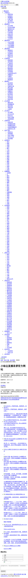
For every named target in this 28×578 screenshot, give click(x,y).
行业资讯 (10, 350)
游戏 (8, 145)
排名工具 (10, 96)
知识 (8, 256)
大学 (8, 262)
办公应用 (7, 101)
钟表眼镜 (9, 303)
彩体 (8, 208)
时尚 (8, 236)
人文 (8, 274)
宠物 (8, 231)
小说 (8, 150)
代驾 (8, 249)
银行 (8, 216)
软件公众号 (10, 137)
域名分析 (10, 84)
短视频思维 (16, 397)
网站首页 (6, 11)
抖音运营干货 (9, 397)
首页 (2, 360)
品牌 (8, 241)
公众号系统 (10, 42)
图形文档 (10, 102)
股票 (8, 213)
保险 (8, 218)
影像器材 (9, 306)
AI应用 (9, 109)
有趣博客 (9, 192)
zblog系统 (10, 25)
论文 (8, 261)
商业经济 (7, 280)
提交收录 (7, 354)
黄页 (8, 336)
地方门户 (9, 332)
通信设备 (9, 292)
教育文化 (7, 252)
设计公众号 (10, 22)
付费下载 (10, 19)
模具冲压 (9, 319)
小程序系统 (10, 43)
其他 (8, 341)
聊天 (8, 200)
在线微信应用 (11, 123)
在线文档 (10, 122)
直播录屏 (16, 399)
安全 (8, 202)
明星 (8, 163)
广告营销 (9, 295)
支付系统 (10, 66)
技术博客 (10, 138)
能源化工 (9, 287)
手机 (8, 225)
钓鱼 (8, 168)
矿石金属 (9, 321)
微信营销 (7, 48)
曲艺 (8, 269)
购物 (8, 207)
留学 (8, 267)
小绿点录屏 (11, 399)
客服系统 (10, 70)
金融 (8, 215)
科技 (8, 272)
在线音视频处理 (11, 127)
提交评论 (3, 571)
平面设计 (7, 12)
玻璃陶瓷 (9, 326)
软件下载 (7, 130)
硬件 (8, 176)
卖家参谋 (3, 397)
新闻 (8, 156)
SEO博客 (10, 112)
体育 (8, 158)
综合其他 (7, 334)
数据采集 (10, 68)
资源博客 (10, 133)
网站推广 (7, 81)
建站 (8, 185)
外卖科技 (10, 78)
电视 (8, 223)
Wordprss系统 (11, 27)
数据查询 (10, 79)
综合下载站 (10, 135)
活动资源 (10, 97)
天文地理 (9, 347)
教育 (8, 254)
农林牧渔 (9, 285)
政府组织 (9, 337)
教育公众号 (10, 279)
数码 (8, 177)
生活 (8, 239)
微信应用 (7, 40)
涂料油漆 (9, 324)
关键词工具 (10, 86)
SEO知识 (7, 110)
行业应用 (7, 58)
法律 (8, 246)
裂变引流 (10, 55)
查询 (8, 243)
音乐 (8, 141)
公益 (8, 277)
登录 (2, 6)
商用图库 (10, 17)
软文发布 (10, 94)
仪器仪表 (9, 308)
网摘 (8, 194)
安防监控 (9, 315)
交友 (8, 155)
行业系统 (10, 32)
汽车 (8, 221)
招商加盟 (9, 293)
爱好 (8, 270)
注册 (4, 6)
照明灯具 (9, 311)
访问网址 (3, 385)
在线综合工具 (11, 128)
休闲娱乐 (7, 140)
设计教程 (10, 20)
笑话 (8, 151)
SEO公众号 (10, 114)
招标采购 (9, 339)
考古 (8, 346)
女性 (8, 234)
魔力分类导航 (4, 3)
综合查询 (10, 83)
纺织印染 (9, 316)
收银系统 (10, 60)
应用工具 (10, 56)
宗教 (8, 275)
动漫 (8, 146)
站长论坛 (10, 115)
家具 (8, 247)
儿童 (8, 233)
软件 (8, 179)
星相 (8, 153)
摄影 (8, 161)
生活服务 (7, 205)
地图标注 (10, 74)
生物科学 (9, 328)
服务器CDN (10, 29)
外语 (8, 257)
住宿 (8, 169)
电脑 (8, 180)
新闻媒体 (7, 331)
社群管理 (10, 52)
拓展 (8, 166)
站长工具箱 (10, 117)
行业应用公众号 (11, 73)
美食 (8, 229)
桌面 (8, 197)
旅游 (8, 238)
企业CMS (10, 34)
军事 (8, 159)
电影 (8, 143)
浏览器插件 (10, 119)
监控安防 (10, 61)
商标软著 (10, 65)
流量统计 (10, 91)
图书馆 (9, 265)
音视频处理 (10, 104)
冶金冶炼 (9, 310)
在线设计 (10, 16)
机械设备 (9, 288)
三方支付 (10, 38)
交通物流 (9, 305)
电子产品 (9, 318)
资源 (8, 195)
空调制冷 (9, 313)
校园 (8, 264)
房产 (8, 220)
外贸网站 (10, 37)
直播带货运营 (23, 397)
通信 (8, 226)
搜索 (8, 189)
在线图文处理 (11, 125)
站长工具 (10, 352)
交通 (8, 212)
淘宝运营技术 (4, 399)
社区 (8, 164)
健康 (8, 228)
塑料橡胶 (9, 323)
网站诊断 (10, 88)
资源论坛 (10, 132)
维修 (8, 251)
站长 (8, 187)
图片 (8, 148)
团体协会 (9, 342)
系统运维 (10, 107)
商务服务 (9, 297)
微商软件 (10, 50)
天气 (8, 210)
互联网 (9, 173)
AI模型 (9, 76)
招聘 (8, 244)
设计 (8, 184)
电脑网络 (7, 171)
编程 (8, 182)
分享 (8, 198)
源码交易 (10, 30)
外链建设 (10, 92)
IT (7, 174)
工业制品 (9, 300)
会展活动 (9, 298)
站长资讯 (7, 349)
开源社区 (10, 35)
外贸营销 (10, 71)
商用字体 (10, 14)
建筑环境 (9, 290)
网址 (8, 190)
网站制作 (7, 24)
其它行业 (9, 329)
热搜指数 (10, 89)
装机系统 (10, 105)
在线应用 (7, 120)
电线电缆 (9, 282)
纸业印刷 (9, 301)
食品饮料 (9, 283)
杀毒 (8, 203)
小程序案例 (10, 47)
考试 (8, 259)
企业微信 (10, 53)
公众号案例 (10, 45)
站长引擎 (10, 99)
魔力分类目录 (17, 574)
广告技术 (10, 63)
